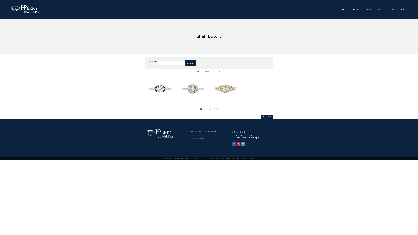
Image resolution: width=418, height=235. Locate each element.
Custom (392, 9)
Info (403, 9)
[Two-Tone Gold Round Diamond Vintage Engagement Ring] (192, 89)
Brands (367, 9)
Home (345, 9)
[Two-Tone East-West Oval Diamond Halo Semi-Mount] (225, 89)
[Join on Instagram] (243, 144)
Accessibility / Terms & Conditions (203, 158)
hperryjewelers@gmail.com (202, 135)
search (190, 63)
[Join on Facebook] (234, 144)
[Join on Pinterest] (238, 144)
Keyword (153, 62)
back (198, 71)
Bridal (356, 9)
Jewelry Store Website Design (224, 158)
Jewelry (379, 9)
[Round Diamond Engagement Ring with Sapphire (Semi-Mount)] (160, 89)
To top (267, 116)
